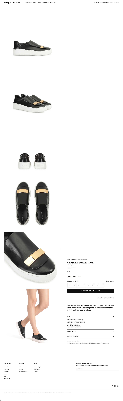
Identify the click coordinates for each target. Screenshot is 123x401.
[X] (118, 386)
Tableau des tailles (110, 281)
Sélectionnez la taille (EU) (90, 281)
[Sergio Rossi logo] (12, 2)
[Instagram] (115, 386)
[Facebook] (112, 386)
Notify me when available (90, 290)
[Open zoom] (32, 33)
